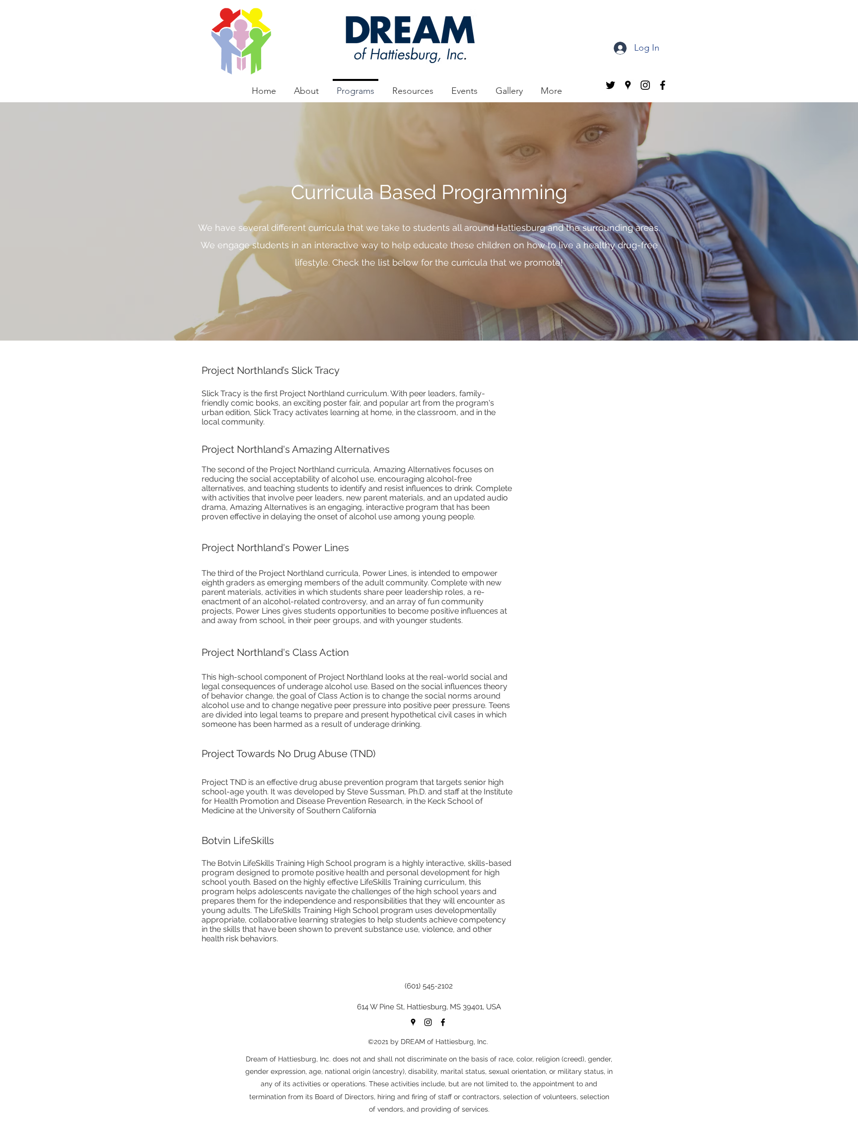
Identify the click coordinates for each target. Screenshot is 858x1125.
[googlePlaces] (628, 85)
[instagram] (645, 85)
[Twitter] (610, 85)
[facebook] (662, 85)
